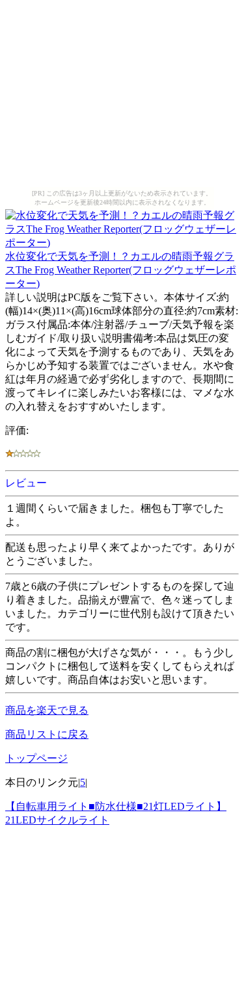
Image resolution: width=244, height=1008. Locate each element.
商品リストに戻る (46, 734)
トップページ (36, 758)
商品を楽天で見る (46, 710)
